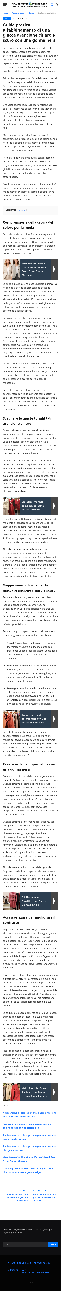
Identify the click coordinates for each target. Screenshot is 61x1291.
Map (24, 1270)
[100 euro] (29, 4)
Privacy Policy (42, 1263)
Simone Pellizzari (20, 18)
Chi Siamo (13, 1270)
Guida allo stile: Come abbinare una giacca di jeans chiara (17, 1197)
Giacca (7, 18)
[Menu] (5, 4)
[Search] (56, 4)
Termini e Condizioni (19, 1263)
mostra (22, 210)
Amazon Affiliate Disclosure (37, 1272)
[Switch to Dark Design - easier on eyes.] (52, 4)
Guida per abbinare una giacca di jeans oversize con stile (44, 1197)
